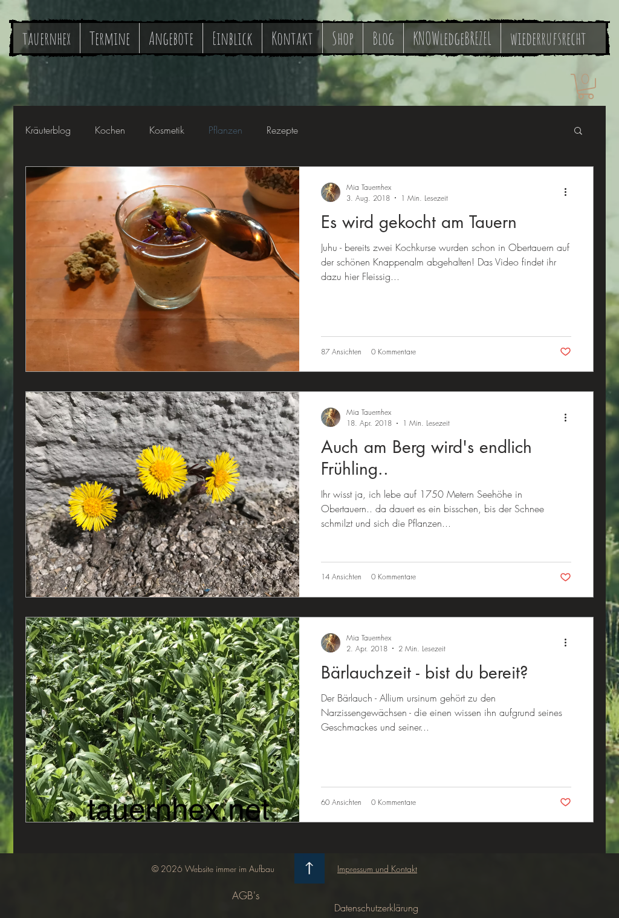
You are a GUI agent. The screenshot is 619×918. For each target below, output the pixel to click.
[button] (578, 131)
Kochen (110, 130)
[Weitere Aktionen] (569, 192)
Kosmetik (166, 130)
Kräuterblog (48, 130)
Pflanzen (225, 130)
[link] (586, 86)
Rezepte (282, 130)
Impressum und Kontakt (377, 868)
